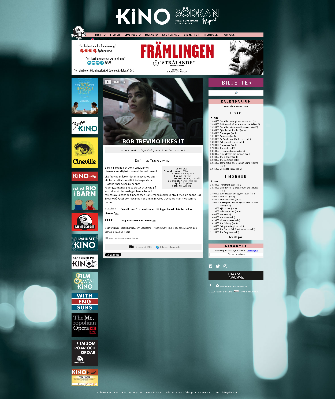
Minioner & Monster (239, 127)
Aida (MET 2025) (243, 202)
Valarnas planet (227, 211)
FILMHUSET (212, 34)
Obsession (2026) (228, 168)
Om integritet (252, 250)
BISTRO (100, 34)
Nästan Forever (227, 220)
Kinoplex (254, 291)
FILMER (115, 34)
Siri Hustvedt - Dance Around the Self (237, 124)
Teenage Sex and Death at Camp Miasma (239, 162)
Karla (222, 214)
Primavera (225, 136)
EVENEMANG (171, 34)
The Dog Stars (226, 159)
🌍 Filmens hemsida (168, 247)
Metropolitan (227, 202)
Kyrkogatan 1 (137, 392)
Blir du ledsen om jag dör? (232, 154)
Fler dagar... (236, 237)
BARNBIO (151, 34)
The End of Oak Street (230, 229)
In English (101, 39)
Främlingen (225, 133)
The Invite (224, 148)
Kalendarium (236, 101)
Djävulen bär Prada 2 (230, 130)
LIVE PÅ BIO (133, 34)
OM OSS (229, 34)
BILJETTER (191, 34)
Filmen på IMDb (143, 247)
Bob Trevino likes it (153, 141)
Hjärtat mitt (225, 208)
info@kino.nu (230, 392)
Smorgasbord (190, 180)
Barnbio (224, 121)
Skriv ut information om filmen (123, 238)
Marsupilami (235, 121)
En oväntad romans (229, 151)
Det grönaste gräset (229, 142)
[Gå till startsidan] (167, 18)
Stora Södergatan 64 (188, 392)
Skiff (222, 196)
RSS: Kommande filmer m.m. (233, 286)
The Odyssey (226, 156)
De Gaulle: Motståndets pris (232, 139)
